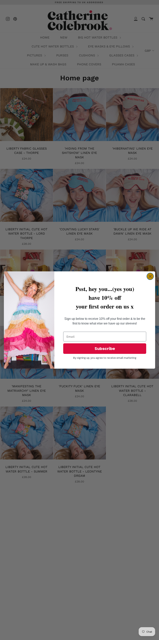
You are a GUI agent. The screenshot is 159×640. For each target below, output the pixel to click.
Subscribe (105, 348)
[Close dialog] (150, 276)
